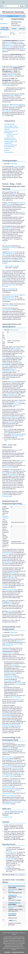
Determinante (5, 554)
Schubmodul (17, 644)
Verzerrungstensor (6, 716)
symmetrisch (18, 402)
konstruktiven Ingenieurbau (18, 104)
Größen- (3, 28)
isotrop (11, 471)
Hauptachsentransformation (5, 517)
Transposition (15, 405)
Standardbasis (12, 381)
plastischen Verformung (14, 697)
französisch (9, 43)
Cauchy (4, 115)
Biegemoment (10, 252)
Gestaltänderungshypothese (11, 678)
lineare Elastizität (10, 305)
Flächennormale (21, 202)
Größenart (12, 95)
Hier (19, 936)
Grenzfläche (15, 66)
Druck (7, 37)
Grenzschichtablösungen (10, 795)
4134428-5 (21, 874)
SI (0, 33)
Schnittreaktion (13, 163)
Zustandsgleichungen (7, 774)
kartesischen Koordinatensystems (9, 369)
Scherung (4, 278)
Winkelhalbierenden (7, 603)
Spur (7, 432)
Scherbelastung (6, 496)
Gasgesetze (12, 776)
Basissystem (5, 366)
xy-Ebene (9, 611)
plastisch (6, 686)
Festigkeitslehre (14, 632)
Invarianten (11, 422)
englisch (21, 42)
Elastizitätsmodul (9, 644)
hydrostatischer (8, 562)
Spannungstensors (6, 111)
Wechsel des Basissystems (12, 417)
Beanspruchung (11, 45)
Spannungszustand (7, 309)
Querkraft (5, 85)
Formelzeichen (3, 23)
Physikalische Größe (12, 16)
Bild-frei (15, 920)
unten (5, 440)
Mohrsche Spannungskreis (10, 589)
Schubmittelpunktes (9, 284)
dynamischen (20, 765)
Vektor (5, 270)
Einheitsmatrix (7, 552)
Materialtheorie (17, 726)
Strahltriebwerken (6, 803)
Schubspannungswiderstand (9, 788)
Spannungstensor (14, 330)
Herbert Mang (10, 858)
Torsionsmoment (14, 295)
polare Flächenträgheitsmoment (13, 295)
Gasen (20, 773)
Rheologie (4, 724)
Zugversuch (22, 212)
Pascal (12, 32)
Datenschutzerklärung (18, 952)
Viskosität (14, 760)
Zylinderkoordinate (6, 299)
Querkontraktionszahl (7, 645)
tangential (4, 494)
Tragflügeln (14, 802)
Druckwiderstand (17, 790)
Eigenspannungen (19, 699)
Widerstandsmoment (7, 260)
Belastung (8, 47)
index (18, 386)
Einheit (14, 28)
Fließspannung (19, 682)
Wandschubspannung (7, 786)
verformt (16, 684)
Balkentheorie (20, 260)
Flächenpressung (8, 467)
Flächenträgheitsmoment (8, 253)
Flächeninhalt (9, 204)
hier (13, 936)
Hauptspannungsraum (7, 653)
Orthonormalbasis (10, 577)
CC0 (13, 898)
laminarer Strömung (9, 757)
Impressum (7, 952)
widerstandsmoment (11, 298)
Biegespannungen (12, 74)
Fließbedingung (6, 650)
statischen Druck (8, 766)
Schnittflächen (17, 348)
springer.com (9, 866)
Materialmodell (5, 713)
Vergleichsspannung (16, 434)
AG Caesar (19, 897)
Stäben (13, 289)
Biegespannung (8, 227)
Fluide (16, 746)
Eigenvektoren (13, 572)
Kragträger (4, 263)
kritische (7, 600)
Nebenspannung (8, 817)
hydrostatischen (15, 665)
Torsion (4, 286)
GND (16, 874)
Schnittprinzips (17, 166)
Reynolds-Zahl (5, 758)
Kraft (8, 202)
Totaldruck (4, 765)
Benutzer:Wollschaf (13, 889)
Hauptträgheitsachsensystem (9, 247)
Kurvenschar (5, 585)
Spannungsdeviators (16, 435)
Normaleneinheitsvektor (12, 394)
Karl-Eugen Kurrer (11, 852)
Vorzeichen (22, 460)
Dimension (22, 28)
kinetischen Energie (16, 768)
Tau (17, 42)
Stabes (15, 193)
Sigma (7, 42)
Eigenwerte (5, 559)
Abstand (4, 255)
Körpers (20, 45)
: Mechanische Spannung (13, 812)
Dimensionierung (12, 106)
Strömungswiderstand (7, 793)
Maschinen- (7, 104)
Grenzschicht (15, 780)
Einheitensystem (4, 29)
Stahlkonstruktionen (11, 673)
